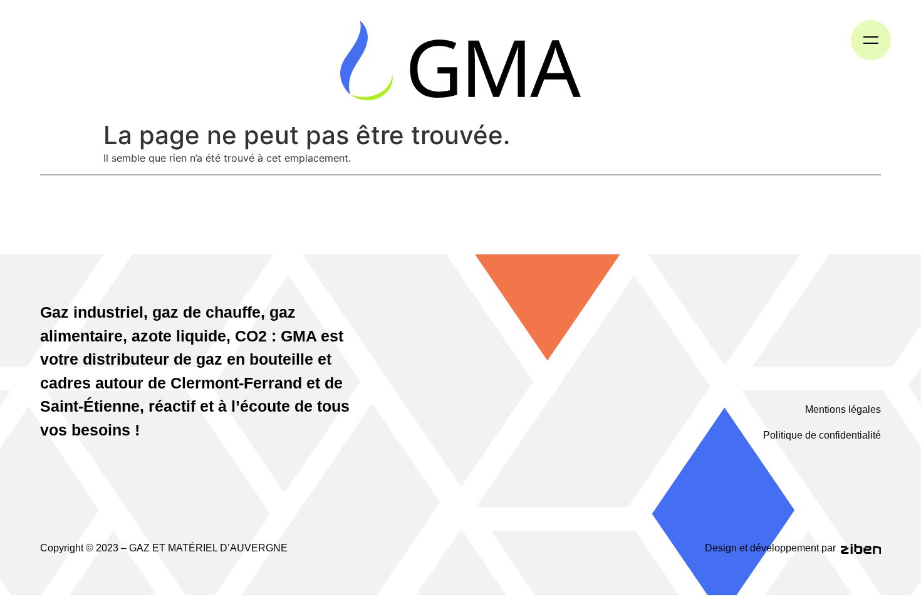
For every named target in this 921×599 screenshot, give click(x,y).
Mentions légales (843, 409)
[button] (871, 40)
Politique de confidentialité (822, 435)
